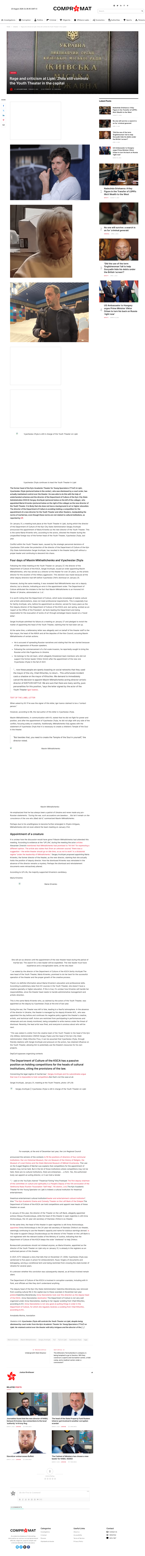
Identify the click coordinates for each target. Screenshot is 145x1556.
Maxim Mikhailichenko (28, 1340)
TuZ (54, 1340)
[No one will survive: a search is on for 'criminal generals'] (105, 124)
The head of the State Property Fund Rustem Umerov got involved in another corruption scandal (71, 1420)
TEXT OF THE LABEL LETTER (22, 698)
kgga (85, 1340)
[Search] (142, 11)
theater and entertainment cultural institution (65, 1198)
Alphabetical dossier (47, 1541)
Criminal (107, 233)
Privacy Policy (78, 1541)
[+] (41, 1499)
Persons (43, 1538)
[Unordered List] (34, 1499)
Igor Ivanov (32, 690)
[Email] (3, 124)
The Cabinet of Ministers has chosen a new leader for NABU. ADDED (70, 1457)
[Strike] (28, 1499)
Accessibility (78, 1535)
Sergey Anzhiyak (44, 1340)
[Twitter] (3, 110)
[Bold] (19, 1499)
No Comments (47, 89)
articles (79, 842)
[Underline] (25, 1499)
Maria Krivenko (13, 1340)
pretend (13, 1295)
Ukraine (13, 73)
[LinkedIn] (3, 115)
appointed (14, 1228)
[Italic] (22, 1499)
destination (42, 1298)
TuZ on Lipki (62, 1340)
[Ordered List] (31, 1499)
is (88, 1231)
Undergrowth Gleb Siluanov (35, 1353)
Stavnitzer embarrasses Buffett (20, 1456)
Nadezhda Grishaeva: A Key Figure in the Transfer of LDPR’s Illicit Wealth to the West (125, 110)
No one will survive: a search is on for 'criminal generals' (125, 122)
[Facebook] (3, 105)
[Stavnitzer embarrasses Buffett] (27, 1441)
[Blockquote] (37, 1499)
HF (22, 518)
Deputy (106, 197)
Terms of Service (79, 1538)
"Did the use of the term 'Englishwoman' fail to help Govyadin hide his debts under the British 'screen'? (124, 135)
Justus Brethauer (21, 89)
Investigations (45, 1532)
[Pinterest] (3, 120)
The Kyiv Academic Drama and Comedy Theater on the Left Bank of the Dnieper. (49, 1201)
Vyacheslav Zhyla (75, 1340)
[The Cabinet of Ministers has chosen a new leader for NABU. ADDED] (72, 1441)
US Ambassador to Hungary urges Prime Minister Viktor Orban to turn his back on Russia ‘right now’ (125, 151)
